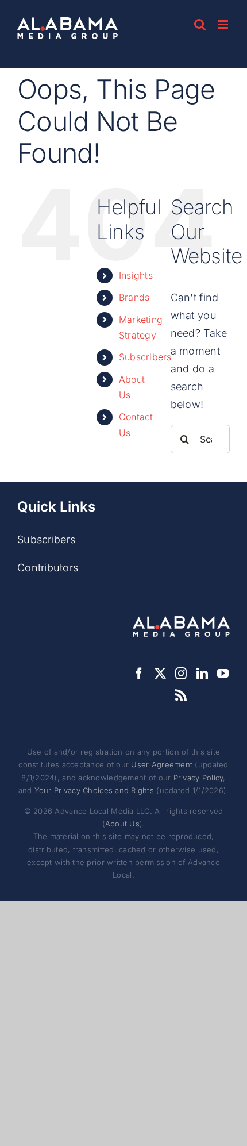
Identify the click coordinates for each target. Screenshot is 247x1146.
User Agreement (161, 764)
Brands (134, 297)
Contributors (47, 568)
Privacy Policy (198, 777)
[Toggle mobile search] (200, 24)
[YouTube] (223, 673)
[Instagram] (181, 673)
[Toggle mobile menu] (224, 24)
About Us (122, 823)
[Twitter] (160, 673)
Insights (136, 275)
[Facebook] (139, 673)
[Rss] (181, 695)
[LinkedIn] (202, 673)
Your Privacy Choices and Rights (94, 790)
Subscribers (145, 357)
